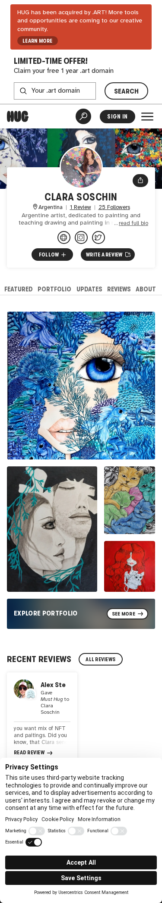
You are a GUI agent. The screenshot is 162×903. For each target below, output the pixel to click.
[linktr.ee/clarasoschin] (63, 237)
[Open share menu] (140, 180)
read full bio (133, 223)
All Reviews (100, 659)
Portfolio (54, 289)
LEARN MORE (37, 41)
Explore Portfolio (46, 613)
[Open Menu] (147, 116)
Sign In (117, 116)
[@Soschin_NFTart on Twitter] (98, 237)
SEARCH (126, 91)
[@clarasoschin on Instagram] (81, 237)
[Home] (18, 116)
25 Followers (114, 207)
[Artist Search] (83, 116)
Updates (89, 289)
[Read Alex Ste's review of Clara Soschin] (42, 718)
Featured (18, 289)
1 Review (80, 207)
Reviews (119, 289)
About (146, 289)
